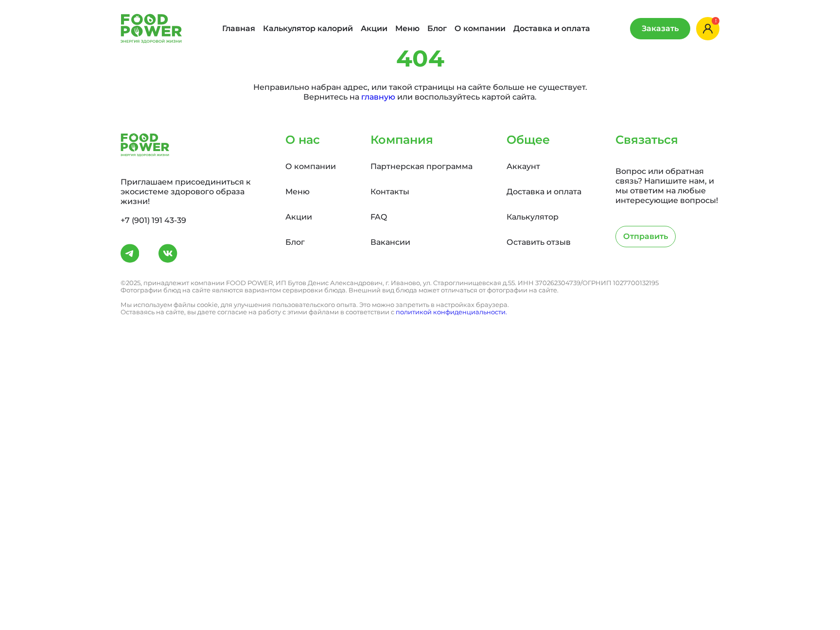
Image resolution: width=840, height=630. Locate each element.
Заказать (660, 28)
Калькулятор (533, 216)
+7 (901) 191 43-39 (153, 220)
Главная (238, 28)
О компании (480, 28)
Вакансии (390, 242)
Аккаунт (523, 166)
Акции (374, 28)
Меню (407, 28)
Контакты (389, 191)
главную (378, 97)
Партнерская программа (421, 166)
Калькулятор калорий (308, 28)
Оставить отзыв (539, 242)
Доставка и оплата (551, 28)
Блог (437, 28)
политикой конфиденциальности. (451, 312)
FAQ (378, 216)
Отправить (645, 236)
